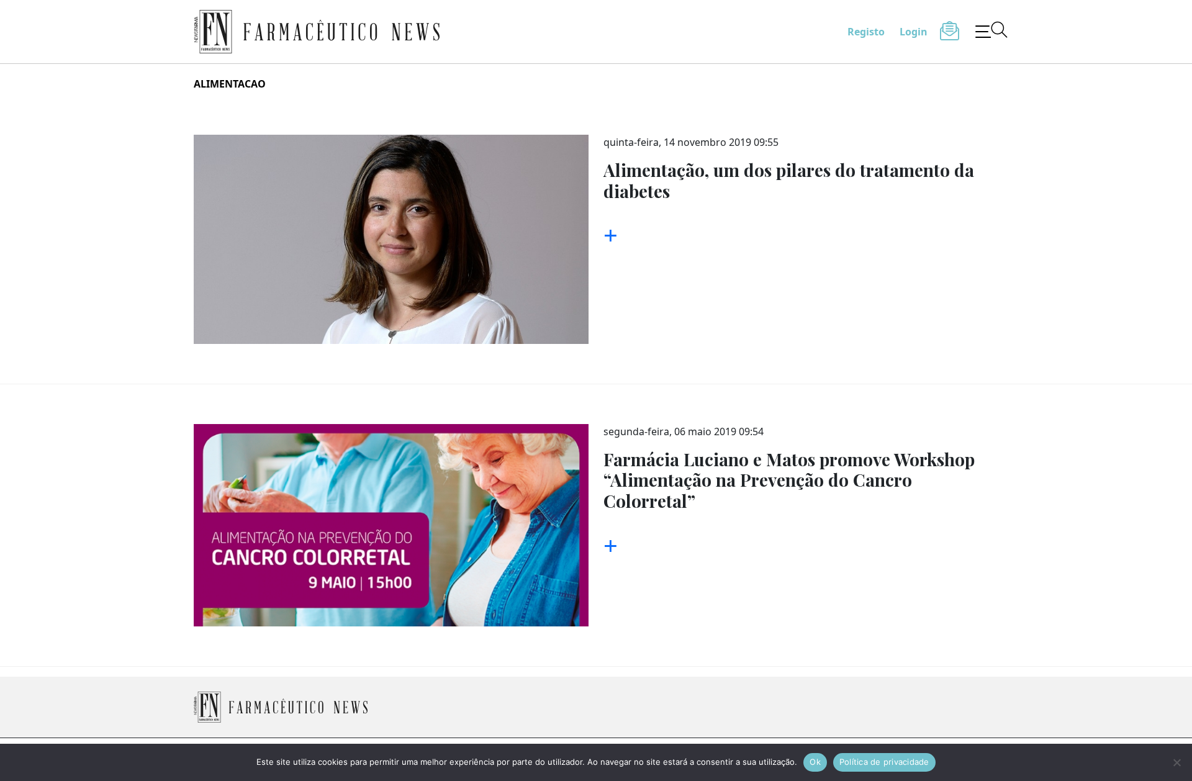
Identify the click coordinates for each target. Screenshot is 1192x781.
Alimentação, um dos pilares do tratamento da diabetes (788, 180)
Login (914, 31)
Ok (815, 762)
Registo (866, 31)
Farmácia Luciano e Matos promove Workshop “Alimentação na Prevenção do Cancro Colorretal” (789, 480)
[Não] (1176, 762)
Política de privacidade (884, 762)
